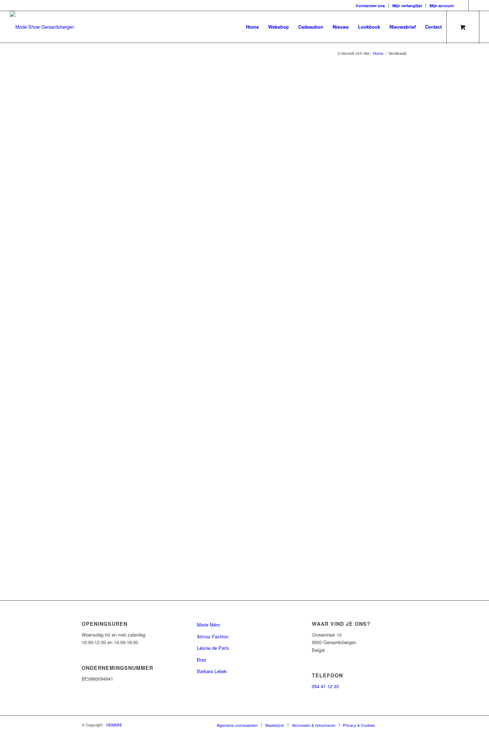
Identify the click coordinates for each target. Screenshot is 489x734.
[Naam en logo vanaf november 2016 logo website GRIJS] (42, 27)
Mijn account (442, 5)
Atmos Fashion (212, 636)
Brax (202, 659)
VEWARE (114, 725)
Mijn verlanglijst (407, 5)
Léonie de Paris (213, 647)
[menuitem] (370, 6)
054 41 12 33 (325, 686)
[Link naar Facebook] (463, 5)
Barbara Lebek (212, 671)
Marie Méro (208, 624)
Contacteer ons (370, 5)
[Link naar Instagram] (474, 5)
